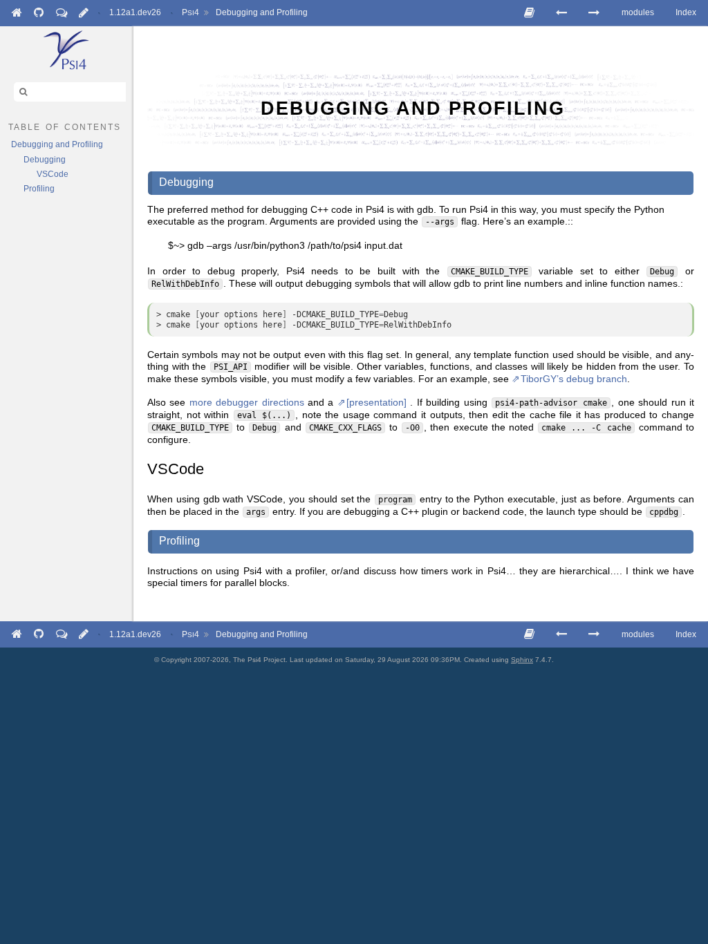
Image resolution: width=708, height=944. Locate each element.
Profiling (39, 188)
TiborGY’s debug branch (574, 379)
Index (686, 12)
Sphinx (522, 659)
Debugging (45, 159)
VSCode (52, 174)
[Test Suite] (561, 13)
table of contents (64, 126)
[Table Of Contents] (529, 13)
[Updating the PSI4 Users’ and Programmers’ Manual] (594, 13)
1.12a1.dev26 (135, 12)
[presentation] (376, 402)
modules (638, 12)
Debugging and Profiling (262, 12)
